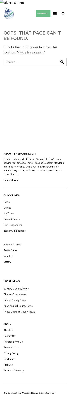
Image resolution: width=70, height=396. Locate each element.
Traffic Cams (10, 250)
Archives (8, 364)
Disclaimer (9, 359)
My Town (9, 213)
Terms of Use (11, 347)
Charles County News (15, 294)
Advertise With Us (13, 341)
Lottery (7, 262)
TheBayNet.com (53, 159)
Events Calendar (12, 244)
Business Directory (14, 370)
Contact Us (9, 336)
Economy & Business (15, 230)
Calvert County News (15, 300)
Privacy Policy (11, 353)
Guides (7, 207)
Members (43, 13)
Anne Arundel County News (18, 306)
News (7, 202)
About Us (8, 330)
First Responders (13, 225)
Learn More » (11, 180)
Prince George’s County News (19, 311)
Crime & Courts (12, 219)
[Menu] (55, 13)
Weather (8, 256)
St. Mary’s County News (16, 288)
